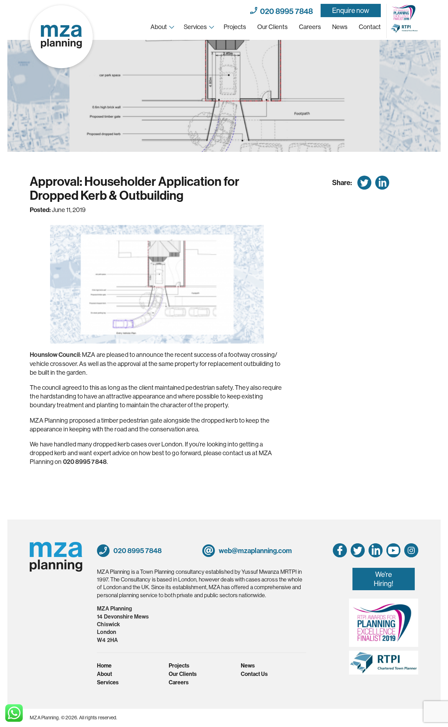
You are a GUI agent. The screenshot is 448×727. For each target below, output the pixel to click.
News (340, 27)
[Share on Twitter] (364, 183)
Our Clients (272, 27)
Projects (235, 27)
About (158, 27)
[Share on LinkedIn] (382, 183)
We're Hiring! (383, 579)
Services (195, 27)
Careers (310, 27)
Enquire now (350, 10)
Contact (370, 27)
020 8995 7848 (285, 10)
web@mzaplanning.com (255, 550)
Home (104, 665)
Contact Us (254, 673)
